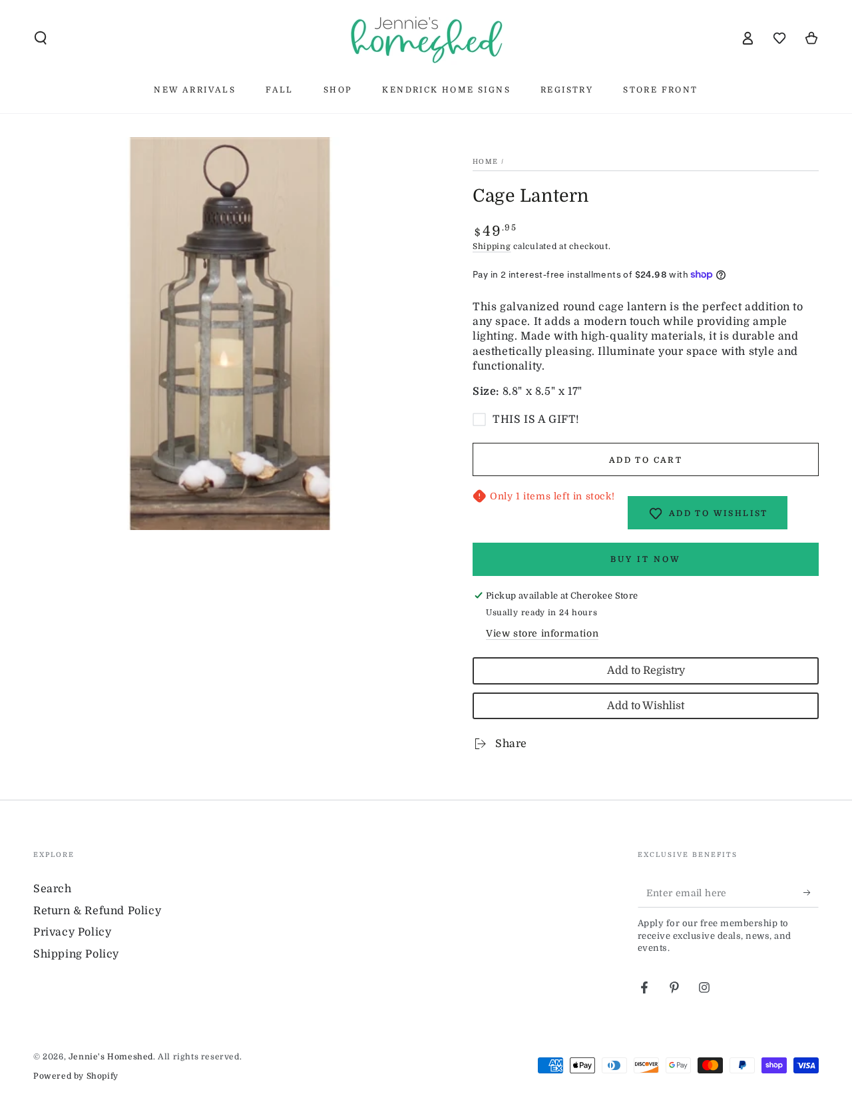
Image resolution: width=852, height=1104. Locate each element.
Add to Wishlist (645, 706)
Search (52, 889)
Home (485, 161)
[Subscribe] (811, 892)
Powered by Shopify (75, 1076)
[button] (40, 38)
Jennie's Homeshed (111, 1056)
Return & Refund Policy (97, 911)
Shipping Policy (76, 954)
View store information (542, 633)
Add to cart (645, 460)
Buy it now (645, 559)
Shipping (492, 246)
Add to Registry (646, 671)
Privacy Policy (72, 932)
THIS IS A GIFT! (536, 419)
